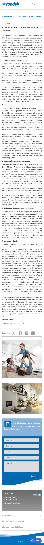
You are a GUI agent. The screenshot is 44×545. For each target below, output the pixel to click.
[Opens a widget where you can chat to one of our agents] (35, 541)
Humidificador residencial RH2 (13, 323)
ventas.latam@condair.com (11, 503)
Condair (10, 4)
